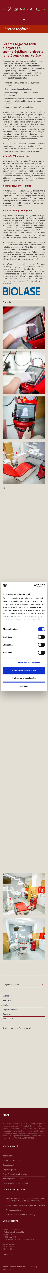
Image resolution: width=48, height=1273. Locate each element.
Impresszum (8, 1019)
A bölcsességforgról (14, 1210)
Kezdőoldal (7, 996)
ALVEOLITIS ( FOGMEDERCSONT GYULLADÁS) (25, 1205)
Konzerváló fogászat (11, 1160)
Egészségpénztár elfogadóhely (16, 1183)
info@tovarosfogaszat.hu (13, 1232)
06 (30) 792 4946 (10, 1237)
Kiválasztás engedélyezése (24, 678)
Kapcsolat (7, 1014)
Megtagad (24, 686)
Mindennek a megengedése (24, 670)
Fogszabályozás (9, 1169)
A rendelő (7, 1000)
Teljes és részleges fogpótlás (15, 1174)
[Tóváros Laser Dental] (24, 9)
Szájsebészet (8, 1165)
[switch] (41, 637)
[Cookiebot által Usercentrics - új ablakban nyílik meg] (34, 585)
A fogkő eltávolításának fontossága (21, 1214)
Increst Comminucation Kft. (14, 1267)
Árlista (5, 1005)
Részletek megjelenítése (29, 663)
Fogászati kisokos (10, 1009)
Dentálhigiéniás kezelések (13, 1179)
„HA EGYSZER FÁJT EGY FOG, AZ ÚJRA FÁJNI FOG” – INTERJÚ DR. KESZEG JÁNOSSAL (25, 1199)
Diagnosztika (8, 1156)
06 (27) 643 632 (9, 1234)
